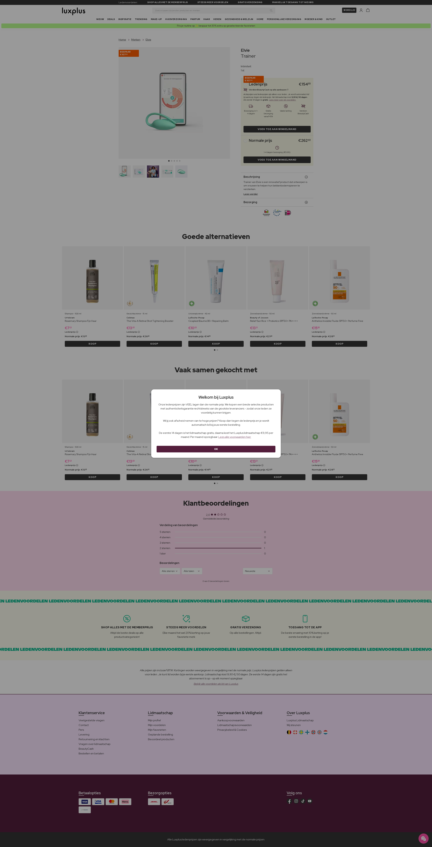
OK (216, 449)
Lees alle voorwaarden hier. (234, 437)
